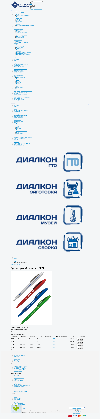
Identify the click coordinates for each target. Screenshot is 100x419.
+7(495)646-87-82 (77, 411)
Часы (17, 80)
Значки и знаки (17, 73)
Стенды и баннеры (18, 100)
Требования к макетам (19, 386)
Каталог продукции (15, 57)
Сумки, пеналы (19, 87)
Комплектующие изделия (19, 367)
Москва (15, 397)
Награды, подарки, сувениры (20, 366)
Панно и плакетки (18, 72)
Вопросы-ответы (17, 383)
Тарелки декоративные (19, 71)
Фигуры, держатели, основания (21, 67)
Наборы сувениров (20, 77)
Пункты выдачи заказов (19, 404)
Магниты (18, 82)
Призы (15, 61)
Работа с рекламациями (19, 381)
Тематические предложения (20, 94)
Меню (22, 12)
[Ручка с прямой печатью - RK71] (31, 325)
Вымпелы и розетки (18, 75)
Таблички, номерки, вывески (20, 92)
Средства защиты (18, 98)
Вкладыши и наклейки (19, 66)
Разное (17, 86)
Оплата (15, 376)
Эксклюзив (16, 95)
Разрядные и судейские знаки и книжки (23, 91)
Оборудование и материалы (20, 368)
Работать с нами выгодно (19, 355)
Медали (15, 63)
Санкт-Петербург (18, 398)
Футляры (16, 88)
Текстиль (16, 93)
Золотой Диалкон (18, 371)
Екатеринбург (17, 399)
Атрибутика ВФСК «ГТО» (20, 369)
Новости (16, 360)
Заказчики (16, 357)
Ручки (17, 78)
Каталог (13, 103)
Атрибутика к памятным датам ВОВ (22, 97)
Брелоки (18, 81)
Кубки (15, 60)
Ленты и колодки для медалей (21, 64)
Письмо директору (77, 408)
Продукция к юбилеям (19, 99)
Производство (17, 359)
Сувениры (16, 76)
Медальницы (17, 65)
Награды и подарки (18, 70)
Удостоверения (17, 89)
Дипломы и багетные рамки (20, 69)
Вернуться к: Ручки (15, 264)
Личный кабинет (38, 9)
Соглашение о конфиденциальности (22, 385)
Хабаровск (16, 400)
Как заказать (16, 375)
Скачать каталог (17, 384)
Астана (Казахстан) (18, 403)
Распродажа (16, 59)
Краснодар (16, 402)
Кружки (18, 83)
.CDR (53, 338)
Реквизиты (16, 361)
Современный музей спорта (20, 391)
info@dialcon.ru (76, 413)
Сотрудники (16, 356)
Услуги (15, 379)
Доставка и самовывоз (19, 378)
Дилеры (15, 395)
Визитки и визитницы (21, 84)
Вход (32, 9)
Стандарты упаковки (18, 380)
